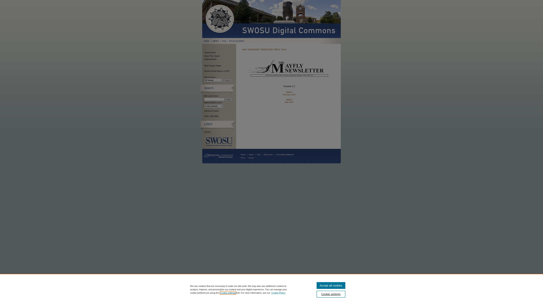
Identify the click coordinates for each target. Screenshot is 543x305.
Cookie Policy (278, 293)
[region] (271, 289)
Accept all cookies (331, 285)
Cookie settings (228, 293)
